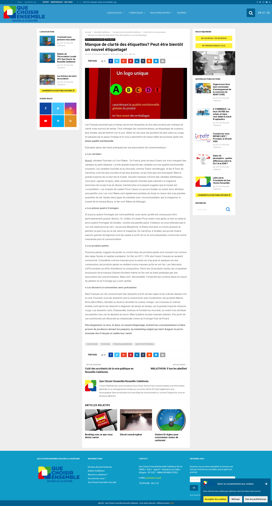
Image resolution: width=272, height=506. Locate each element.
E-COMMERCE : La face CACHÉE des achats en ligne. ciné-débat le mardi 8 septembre (222, 114)
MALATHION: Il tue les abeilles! (169, 368)
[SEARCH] (228, 210)
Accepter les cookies (215, 499)
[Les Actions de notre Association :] (47, 80)
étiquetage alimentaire (122, 344)
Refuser (236, 499)
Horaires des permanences (100, 467)
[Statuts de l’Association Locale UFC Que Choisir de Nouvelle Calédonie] (47, 58)
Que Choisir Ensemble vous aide (102, 482)
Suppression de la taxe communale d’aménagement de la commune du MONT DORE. (222, 89)
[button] (266, 483)
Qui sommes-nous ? (97, 478)
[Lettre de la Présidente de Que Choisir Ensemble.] (203, 182)
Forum (19, 2)
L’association (114, 12)
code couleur (91, 344)
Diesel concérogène (131, 434)
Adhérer (181, 12)
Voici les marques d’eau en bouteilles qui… (100, 2)
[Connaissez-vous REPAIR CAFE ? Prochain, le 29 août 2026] (203, 137)
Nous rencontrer (160, 12)
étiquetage (105, 344)
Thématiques (136, 12)
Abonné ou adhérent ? (98, 474)
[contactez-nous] (153, 478)
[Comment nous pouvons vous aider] (47, 41)
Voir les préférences (255, 499)
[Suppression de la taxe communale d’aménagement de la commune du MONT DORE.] (203, 88)
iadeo (172, 503)
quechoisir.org (30, 2)
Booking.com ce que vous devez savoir (99, 436)
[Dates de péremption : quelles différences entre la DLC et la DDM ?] (203, 159)
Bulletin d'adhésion (96, 471)
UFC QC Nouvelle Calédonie (99, 54)
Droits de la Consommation (95, 39)
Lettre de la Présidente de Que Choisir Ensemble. (221, 180)
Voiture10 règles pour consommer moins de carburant (166, 437)
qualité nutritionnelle (144, 344)
